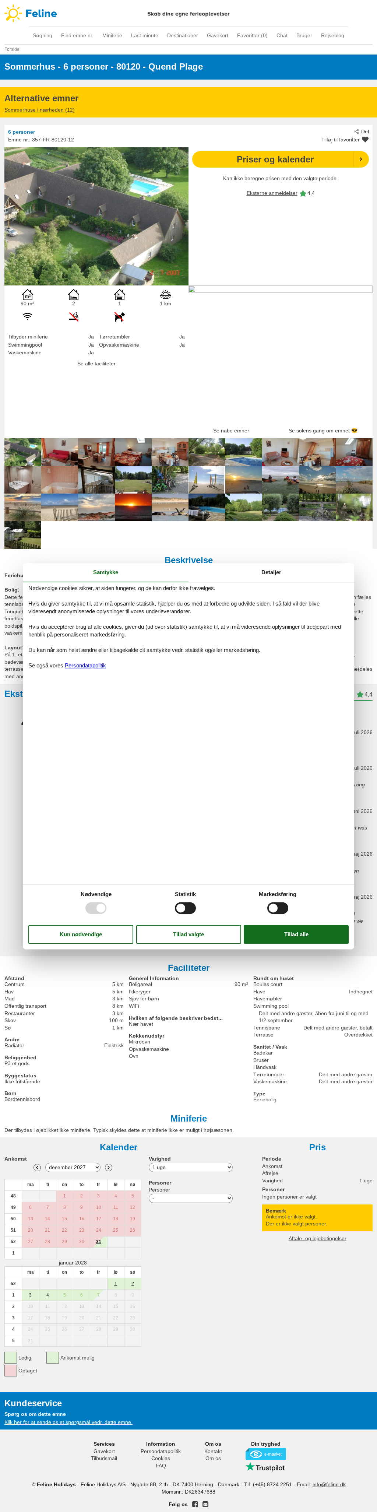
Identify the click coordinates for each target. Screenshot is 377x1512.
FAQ (161, 1466)
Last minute (144, 35)
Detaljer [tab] (271, 572)
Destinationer (182, 35)
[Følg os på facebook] (195, 1504)
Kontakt (213, 1451)
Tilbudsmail (104, 1458)
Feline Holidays (188, 13)
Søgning (42, 35)
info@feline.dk (329, 1484)
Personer (159, 1190)
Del (365, 131)
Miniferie (112, 35)
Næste (108, 1167)
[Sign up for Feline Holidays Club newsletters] (205, 1504)
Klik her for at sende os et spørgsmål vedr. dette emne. (68, 1422)
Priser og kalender (275, 159)
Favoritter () (252, 35)
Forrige (37, 1167)
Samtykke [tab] (105, 572)
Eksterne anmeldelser (272, 193)
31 (98, 1241)
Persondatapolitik (161, 1451)
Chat (282, 35)
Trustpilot (266, 1466)
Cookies (160, 1458)
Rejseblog (332, 35)
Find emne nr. (77, 35)
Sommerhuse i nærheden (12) (39, 110)
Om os (213, 1458)
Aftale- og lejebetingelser (317, 1238)
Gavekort (217, 35)
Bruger (304, 35)
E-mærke (266, 1454)
